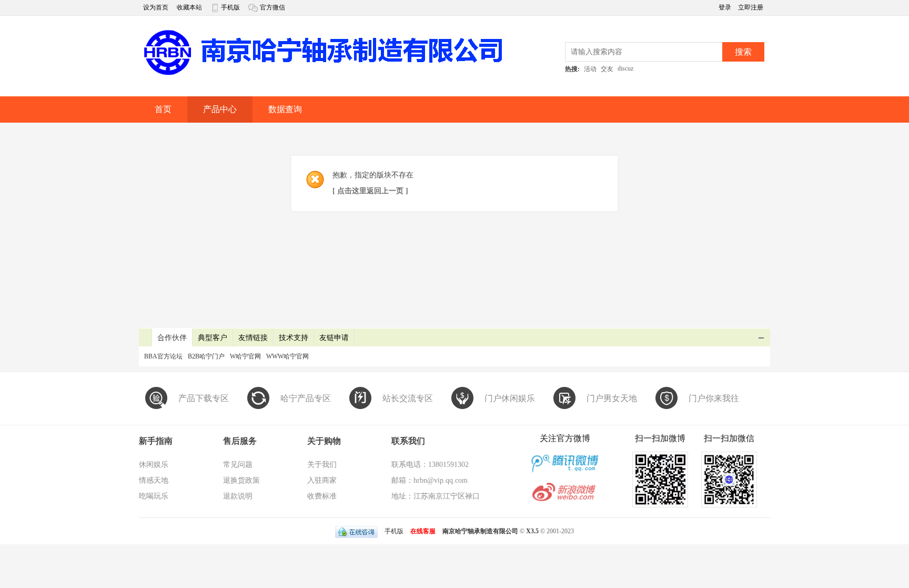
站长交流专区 (407, 398)
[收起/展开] (761, 338)
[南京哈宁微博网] (323, 74)
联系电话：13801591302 (430, 465)
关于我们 (322, 465)
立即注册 (750, 7)
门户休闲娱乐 (509, 398)
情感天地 (153, 480)
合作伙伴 (172, 338)
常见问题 (237, 465)
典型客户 (212, 338)
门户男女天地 (612, 398)
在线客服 (423, 531)
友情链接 (253, 338)
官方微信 (272, 7)
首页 (163, 109)
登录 (726, 7)
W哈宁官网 (245, 356)
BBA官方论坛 (163, 356)
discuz (625, 68)
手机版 (230, 7)
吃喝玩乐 (153, 496)
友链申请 (334, 338)
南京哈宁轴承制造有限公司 (480, 531)
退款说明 (237, 496)
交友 (607, 69)
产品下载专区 (203, 398)
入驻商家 (322, 480)
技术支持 (293, 338)
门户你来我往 (714, 398)
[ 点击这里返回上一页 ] (370, 191)
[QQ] (356, 531)
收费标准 (322, 496)
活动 (590, 69)
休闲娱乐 (153, 465)
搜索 (743, 51)
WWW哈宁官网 (287, 356)
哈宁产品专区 (305, 398)
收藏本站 (189, 7)
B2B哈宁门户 (206, 356)
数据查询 (285, 109)
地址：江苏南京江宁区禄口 (435, 496)
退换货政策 (241, 480)
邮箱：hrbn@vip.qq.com (429, 480)
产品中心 (220, 109)
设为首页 (155, 7)
